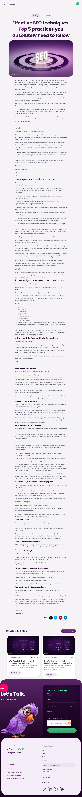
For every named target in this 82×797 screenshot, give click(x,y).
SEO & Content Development (16, 769)
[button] (51, 618)
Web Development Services (15, 779)
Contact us (45, 757)
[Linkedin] (62, 789)
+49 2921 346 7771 (46, 771)
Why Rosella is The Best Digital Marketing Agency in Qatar (21, 662)
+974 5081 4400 (46, 784)
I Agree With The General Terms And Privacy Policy (61, 718)
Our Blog (35, 16)
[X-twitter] (44, 789)
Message (49, 711)
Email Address (50, 705)
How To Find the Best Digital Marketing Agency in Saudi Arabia (58, 662)
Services (70, 705)
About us (44, 760)
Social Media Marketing (14, 775)
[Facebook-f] (56, 789)
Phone (49, 699)
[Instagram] (50, 789)
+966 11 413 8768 (46, 778)
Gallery (44, 754)
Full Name (50, 694)
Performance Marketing (16, 657)
